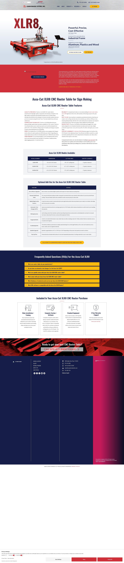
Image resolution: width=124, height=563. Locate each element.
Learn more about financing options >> (70, 86)
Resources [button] (77, 6)
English (25, 2)
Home (58, 6)
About (63, 6)
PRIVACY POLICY (76, 466)
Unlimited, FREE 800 (78, 131)
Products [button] (69, 6)
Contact (84, 6)
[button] (72, 6)
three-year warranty (95, 321)
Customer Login (94, 2)
